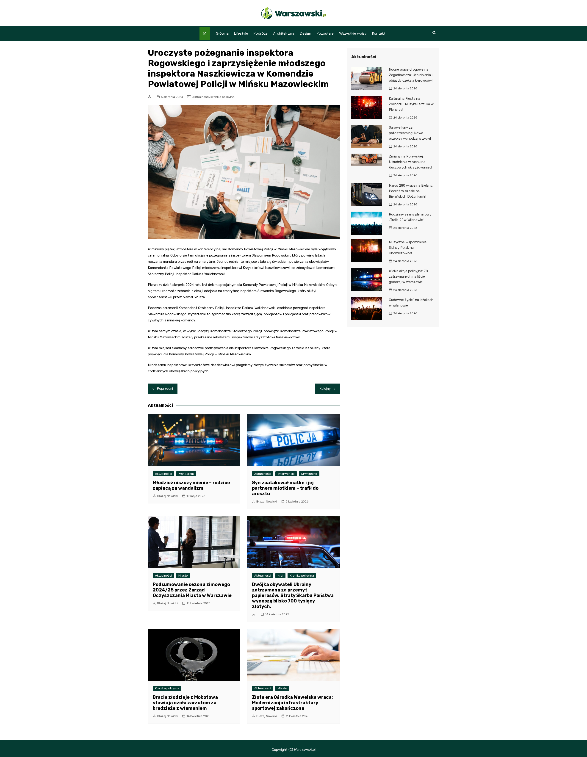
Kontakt (378, 33)
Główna (222, 33)
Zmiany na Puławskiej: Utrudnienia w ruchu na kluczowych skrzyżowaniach (411, 161)
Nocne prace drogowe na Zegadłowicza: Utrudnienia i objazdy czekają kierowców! (410, 75)
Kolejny (325, 388)
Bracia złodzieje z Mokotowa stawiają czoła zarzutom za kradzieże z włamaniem (185, 702)
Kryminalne (309, 473)
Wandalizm (186, 473)
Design (305, 33)
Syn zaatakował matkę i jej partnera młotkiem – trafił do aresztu (285, 488)
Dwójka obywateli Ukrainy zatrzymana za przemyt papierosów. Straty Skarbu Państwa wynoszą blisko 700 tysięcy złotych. (293, 595)
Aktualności (200, 97)
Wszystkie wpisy (353, 33)
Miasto (183, 575)
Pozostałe (325, 33)
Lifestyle (241, 33)
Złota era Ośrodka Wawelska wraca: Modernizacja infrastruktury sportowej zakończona (292, 702)
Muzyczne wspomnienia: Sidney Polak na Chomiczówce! (408, 247)
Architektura (283, 33)
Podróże (261, 33)
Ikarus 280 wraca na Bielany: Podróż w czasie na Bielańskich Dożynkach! (411, 191)
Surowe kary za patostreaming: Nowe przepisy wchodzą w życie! (410, 133)
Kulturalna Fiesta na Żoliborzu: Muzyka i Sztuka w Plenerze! (411, 104)
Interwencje (286, 473)
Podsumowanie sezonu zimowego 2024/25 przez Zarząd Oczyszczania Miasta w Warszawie (192, 590)
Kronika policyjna (222, 97)
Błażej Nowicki (167, 496)
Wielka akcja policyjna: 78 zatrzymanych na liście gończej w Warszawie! (408, 276)
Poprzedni (165, 388)
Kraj (280, 575)
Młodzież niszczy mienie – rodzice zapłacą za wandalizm (191, 485)
